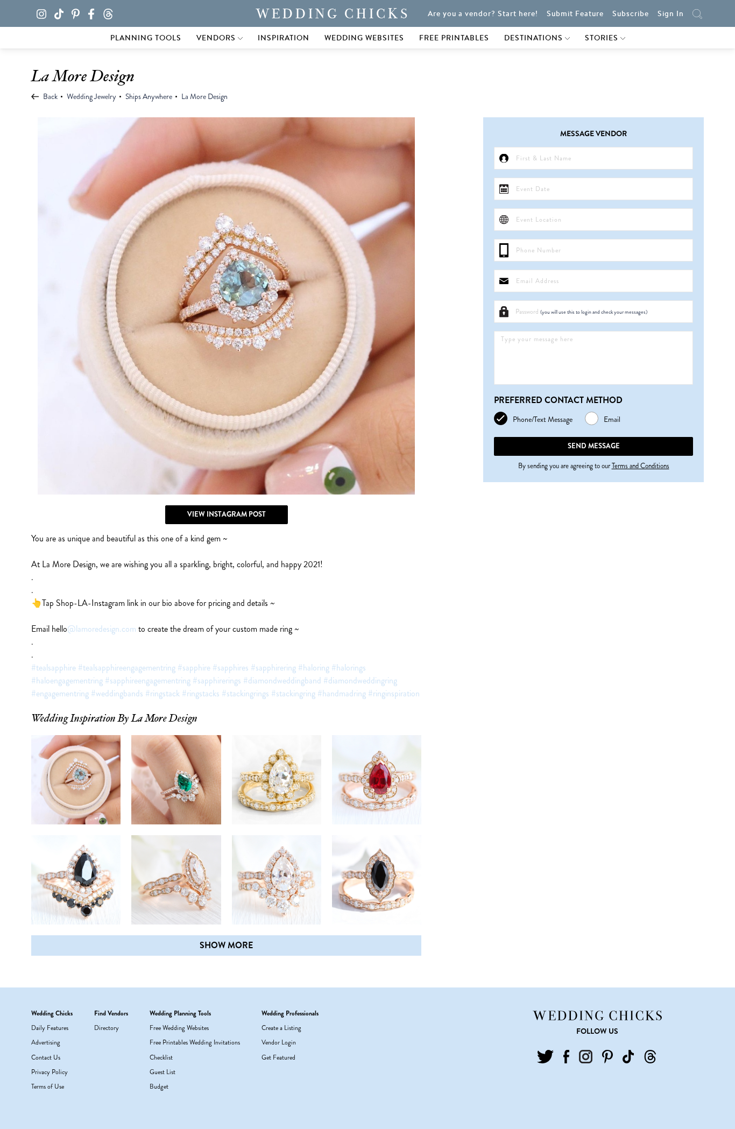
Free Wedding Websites (179, 1028)
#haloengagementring (67, 680)
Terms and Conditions (640, 466)
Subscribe (630, 13)
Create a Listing (281, 1028)
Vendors (217, 38)
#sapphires (231, 667)
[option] (226, 306)
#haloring (313, 667)
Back (49, 96)
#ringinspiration (394, 693)
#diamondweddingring (360, 680)
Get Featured (278, 1057)
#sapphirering (273, 667)
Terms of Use (47, 1086)
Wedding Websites (364, 38)
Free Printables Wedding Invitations (195, 1042)
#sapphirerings (217, 680)
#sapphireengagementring (147, 680)
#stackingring (293, 693)
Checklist (161, 1057)
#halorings (348, 667)
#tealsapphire (53, 667)
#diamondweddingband (282, 680)
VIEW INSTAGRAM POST (226, 514)
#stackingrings (245, 693)
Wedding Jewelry (91, 96)
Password (581, 311)
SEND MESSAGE (594, 446)
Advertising (45, 1042)
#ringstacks (201, 693)
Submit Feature (575, 13)
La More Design (204, 96)
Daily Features (49, 1028)
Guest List (162, 1072)
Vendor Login (279, 1042)
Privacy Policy (49, 1072)
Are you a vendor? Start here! (483, 13)
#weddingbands (117, 693)
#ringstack (162, 693)
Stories (602, 38)
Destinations (534, 38)
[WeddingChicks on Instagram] (44, 13)
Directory (106, 1028)
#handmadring (341, 693)
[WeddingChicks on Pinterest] (79, 13)
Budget (159, 1086)
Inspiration (283, 38)
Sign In (671, 13)
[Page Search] (697, 13)
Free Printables (454, 38)
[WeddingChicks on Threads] (111, 13)
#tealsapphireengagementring (126, 667)
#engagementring (60, 693)
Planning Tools (145, 38)
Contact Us (45, 1057)
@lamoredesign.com (101, 629)
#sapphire (194, 667)
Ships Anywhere (148, 96)
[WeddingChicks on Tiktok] (62, 13)
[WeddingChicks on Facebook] (94, 13)
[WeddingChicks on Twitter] (545, 1055)
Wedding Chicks (333, 13)
